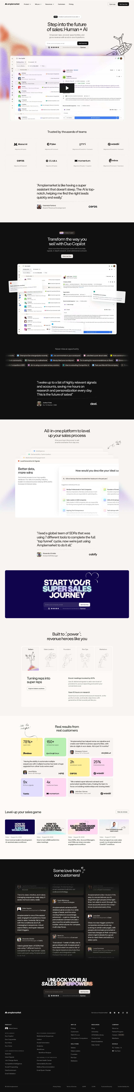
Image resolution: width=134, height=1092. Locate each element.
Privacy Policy (57, 1086)
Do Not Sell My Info (123, 1086)
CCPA (93, 1086)
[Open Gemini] (119, 1013)
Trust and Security (106, 1086)
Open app (112, 4)
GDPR (84, 1086)
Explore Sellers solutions (36, 688)
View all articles (122, 812)
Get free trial (123, 4)
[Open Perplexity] (127, 1013)
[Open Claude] (114, 1013)
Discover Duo (67, 256)
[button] (67, 88)
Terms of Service (71, 1086)
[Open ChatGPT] (110, 1013)
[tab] (30, 659)
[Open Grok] (123, 1013)
